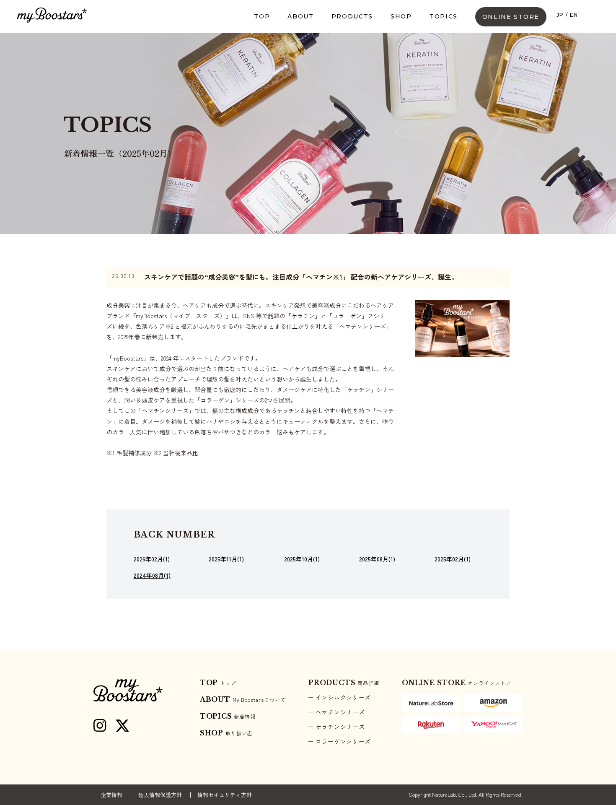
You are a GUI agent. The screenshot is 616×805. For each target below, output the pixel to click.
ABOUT (300, 16)
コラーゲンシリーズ (343, 741)
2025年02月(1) (453, 559)
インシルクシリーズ (343, 697)
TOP (262, 16)
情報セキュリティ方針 (224, 794)
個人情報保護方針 (160, 794)
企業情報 (111, 794)
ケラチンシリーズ (340, 727)
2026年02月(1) (152, 559)
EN (574, 15)
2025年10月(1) (302, 559)
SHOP (401, 16)
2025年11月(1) (226, 559)
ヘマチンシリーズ (340, 712)
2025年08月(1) (377, 559)
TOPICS (444, 16)
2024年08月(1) (152, 575)
